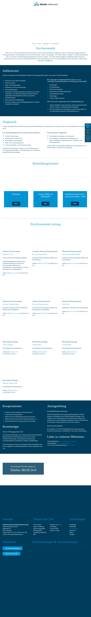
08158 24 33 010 (12, 273)
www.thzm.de (73, 441)
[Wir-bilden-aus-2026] (72, 547)
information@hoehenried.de (15, 534)
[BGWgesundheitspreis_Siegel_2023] (83, 547)
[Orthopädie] (88, 133)
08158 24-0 (10, 532)
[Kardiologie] (88, 126)
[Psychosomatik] (88, 139)
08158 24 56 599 (22, 532)
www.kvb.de (71, 445)
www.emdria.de (63, 441)
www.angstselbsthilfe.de (63, 443)
